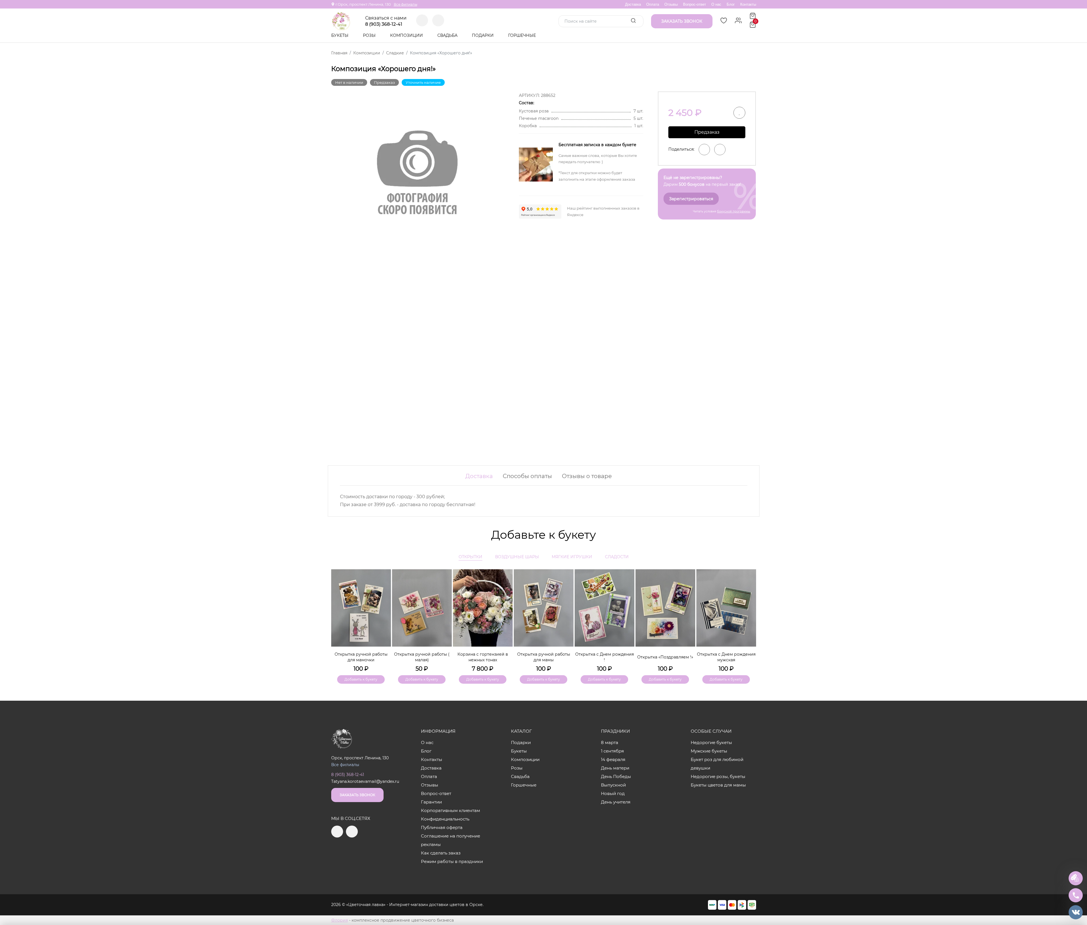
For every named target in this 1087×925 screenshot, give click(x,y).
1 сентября (612, 751)
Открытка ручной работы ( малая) (422, 657)
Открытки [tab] (470, 556)
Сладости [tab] (617, 556)
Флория (339, 920)
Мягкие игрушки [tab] (572, 556)
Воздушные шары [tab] (517, 556)
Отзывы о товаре (587, 476)
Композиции (407, 35)
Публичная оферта (442, 827)
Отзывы (671, 4)
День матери (615, 768)
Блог (731, 4)
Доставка (633, 4)
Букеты (340, 35)
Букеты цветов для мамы (718, 785)
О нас (716, 4)
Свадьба (448, 35)
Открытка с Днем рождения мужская (726, 657)
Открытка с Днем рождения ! (604, 657)
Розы (370, 35)
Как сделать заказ (441, 853)
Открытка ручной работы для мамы (543, 657)
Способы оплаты (527, 476)
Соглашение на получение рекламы (450, 840)
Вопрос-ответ (694, 4)
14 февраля (613, 759)
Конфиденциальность (445, 819)
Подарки (483, 35)
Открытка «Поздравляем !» (665, 657)
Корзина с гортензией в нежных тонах (482, 657)
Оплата (652, 4)
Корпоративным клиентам (450, 810)
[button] (749, 617)
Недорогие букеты (711, 742)
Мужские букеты (709, 751)
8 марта (609, 742)
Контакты (748, 4)
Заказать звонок (357, 795)
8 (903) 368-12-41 (383, 24)
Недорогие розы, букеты (718, 776)
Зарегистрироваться (691, 198)
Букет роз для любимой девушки (717, 764)
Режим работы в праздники (452, 861)
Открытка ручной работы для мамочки (361, 657)
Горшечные (522, 35)
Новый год (613, 793)
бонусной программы (733, 211)
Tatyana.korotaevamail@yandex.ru (365, 781)
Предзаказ (707, 132)
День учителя (615, 802)
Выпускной (613, 785)
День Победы (616, 776)
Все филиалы (405, 4)
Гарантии (431, 802)
